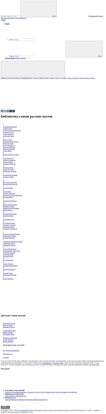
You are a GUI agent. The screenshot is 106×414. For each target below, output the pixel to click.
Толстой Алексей (9, 253)
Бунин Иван (7, 151)
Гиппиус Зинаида (9, 160)
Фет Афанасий (8, 260)
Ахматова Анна (8, 136)
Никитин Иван (8, 216)
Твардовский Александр (11, 251)
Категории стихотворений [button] (14, 390)
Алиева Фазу (7, 129)
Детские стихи (84, 78)
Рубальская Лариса (9, 236)
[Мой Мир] (8, 111)
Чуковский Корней (9, 275)
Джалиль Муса (8, 168)
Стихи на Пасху (39, 392)
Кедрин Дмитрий (9, 193)
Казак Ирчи (7, 191)
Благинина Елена (9, 323)
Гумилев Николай (9, 164)
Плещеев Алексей (9, 225)
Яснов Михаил (8, 279)
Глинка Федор (8, 162)
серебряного (46, 363)
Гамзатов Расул (8, 158)
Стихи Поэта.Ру (23, 410)
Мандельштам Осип (10, 205)
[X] (11, 111)
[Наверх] (16, 387)
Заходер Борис (8, 188)
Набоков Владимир (10, 214)
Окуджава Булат (8, 219)
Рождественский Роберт (11, 234)
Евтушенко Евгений (10, 175)
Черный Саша (8, 273)
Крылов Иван (8, 197)
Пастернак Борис (9, 223)
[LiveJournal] (13, 111)
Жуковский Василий (10, 184)
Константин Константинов (12, 195)
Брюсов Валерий (9, 149)
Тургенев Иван (8, 254)
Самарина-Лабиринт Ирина (13, 241)
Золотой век (16, 78)
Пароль (11, 56)
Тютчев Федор (8, 256)
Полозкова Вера (8, 227)
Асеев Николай (8, 134)
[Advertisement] (53, 93)
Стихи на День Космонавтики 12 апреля (19, 392)
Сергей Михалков (9, 331)
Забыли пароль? (20, 58)
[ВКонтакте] (2, 111)
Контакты (14, 399)
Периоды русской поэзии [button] (14, 394)
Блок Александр (8, 145)
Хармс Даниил (8, 264)
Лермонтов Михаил (10, 201)
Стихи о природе (73, 78)
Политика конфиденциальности (36, 399)
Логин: (11, 40)
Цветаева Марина (9, 269)
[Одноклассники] (5, 111)
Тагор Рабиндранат (10, 249)
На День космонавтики (11, 350)
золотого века (58, 363)
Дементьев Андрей (9, 171)
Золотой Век (9, 396)
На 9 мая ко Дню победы (68, 392)
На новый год (8, 354)
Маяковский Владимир (11, 208)
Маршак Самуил (9, 206)
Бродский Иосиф (9, 147)
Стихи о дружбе (60, 78)
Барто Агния (7, 140)
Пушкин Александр (10, 229)
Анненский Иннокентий (11, 130)
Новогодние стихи (52, 392)
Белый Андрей (8, 143)
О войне (6, 357)
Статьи (92, 78)
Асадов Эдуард (8, 132)
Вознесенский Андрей (11, 155)
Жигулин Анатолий (10, 182)
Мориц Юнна (8, 210)
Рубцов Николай (9, 238)
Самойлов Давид (9, 243)
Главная (8, 399)
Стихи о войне (49, 78)
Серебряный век (26, 78)
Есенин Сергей (8, 177)
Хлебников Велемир (10, 266)
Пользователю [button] (10, 398)
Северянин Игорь (9, 245)
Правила (21, 399)
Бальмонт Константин (11, 142)
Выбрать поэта (6, 78)
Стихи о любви (38, 78)
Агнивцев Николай (10, 127)
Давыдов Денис (8, 169)
